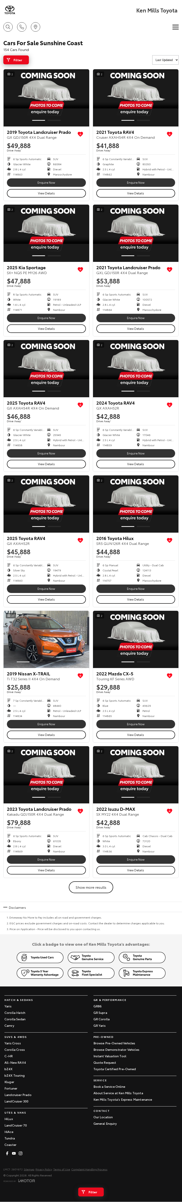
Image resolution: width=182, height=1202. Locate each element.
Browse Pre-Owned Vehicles (114, 1043)
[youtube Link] (14, 1153)
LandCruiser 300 (16, 1101)
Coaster (10, 1144)
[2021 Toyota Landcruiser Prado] (136, 233)
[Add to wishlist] (80, 134)
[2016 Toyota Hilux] (136, 504)
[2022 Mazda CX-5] (136, 639)
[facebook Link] (7, 1153)
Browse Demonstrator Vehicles (116, 1049)
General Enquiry (105, 1123)
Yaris (8, 1006)
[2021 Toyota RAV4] (136, 97)
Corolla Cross (14, 1049)
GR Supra (100, 1012)
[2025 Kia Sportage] (46, 233)
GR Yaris (99, 1025)
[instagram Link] (20, 1153)
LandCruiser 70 (15, 1125)
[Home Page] (9, 9)
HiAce (8, 1131)
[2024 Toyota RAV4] (136, 368)
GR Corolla (101, 1019)
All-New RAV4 (15, 1062)
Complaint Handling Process (89, 1169)
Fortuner (10, 1088)
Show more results (91, 887)
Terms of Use (61, 1169)
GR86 (97, 1006)
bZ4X (8, 1069)
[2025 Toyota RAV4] (46, 368)
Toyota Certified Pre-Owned (114, 1069)
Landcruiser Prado (18, 1094)
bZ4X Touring (14, 1075)
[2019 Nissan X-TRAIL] (46, 639)
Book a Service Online (109, 1086)
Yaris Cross (12, 1043)
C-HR (8, 1056)
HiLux (8, 1118)
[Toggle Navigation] (175, 27)
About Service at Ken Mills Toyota (118, 1093)
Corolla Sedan (15, 1019)
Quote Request (104, 1062)
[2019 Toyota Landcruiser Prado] (46, 97)
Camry (9, 1025)
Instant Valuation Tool (110, 1056)
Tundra (9, 1138)
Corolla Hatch (14, 1012)
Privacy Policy (44, 1169)
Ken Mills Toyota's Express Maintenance (122, 1099)
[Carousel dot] (38, 120)
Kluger (9, 1082)
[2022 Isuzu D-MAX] (136, 774)
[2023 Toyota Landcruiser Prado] (46, 774)
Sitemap (29, 1169)
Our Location (103, 1117)
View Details (46, 193)
